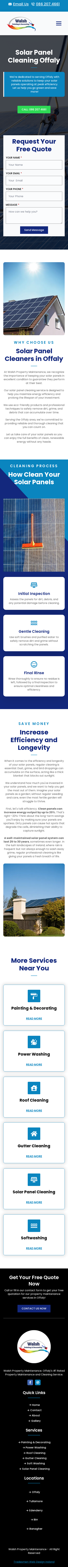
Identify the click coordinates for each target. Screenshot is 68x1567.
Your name (14, 157)
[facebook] (30, 1382)
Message (12, 205)
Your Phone (14, 189)
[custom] (38, 1382)
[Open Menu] (58, 23)
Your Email (14, 173)
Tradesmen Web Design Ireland (34, 1562)
